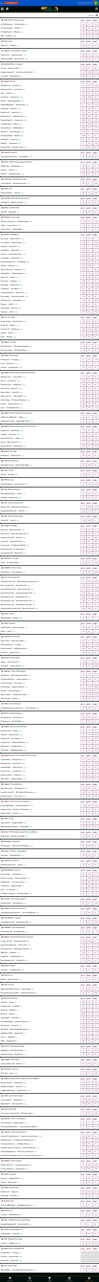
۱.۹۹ (96, 139)
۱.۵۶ (83, 380)
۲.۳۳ (83, 1136)
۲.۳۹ (83, 1243)
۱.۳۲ (83, 631)
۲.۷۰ (83, 400)
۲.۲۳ (83, 285)
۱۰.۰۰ (95, 238)
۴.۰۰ (89, 68)
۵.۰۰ (83, 105)
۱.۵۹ (96, 128)
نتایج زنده (49, 1280)
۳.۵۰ (89, 108)
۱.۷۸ (83, 788)
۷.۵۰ (83, 24)
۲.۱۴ (83, 738)
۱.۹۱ (83, 174)
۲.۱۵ (96, 143)
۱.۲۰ (96, 874)
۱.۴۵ (83, 321)
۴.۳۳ (89, 97)
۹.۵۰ (96, 648)
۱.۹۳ (83, 404)
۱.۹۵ (83, 585)
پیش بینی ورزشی (89, 1280)
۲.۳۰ (83, 493)
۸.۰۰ (96, 683)
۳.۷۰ (89, 174)
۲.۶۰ (96, 59)
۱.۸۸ (96, 333)
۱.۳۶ (96, 359)
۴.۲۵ (96, 300)
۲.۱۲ (96, 72)
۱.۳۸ (83, 520)
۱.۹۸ (96, 221)
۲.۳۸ (83, 76)
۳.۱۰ (89, 135)
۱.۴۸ (83, 68)
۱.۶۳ (83, 101)
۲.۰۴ (83, 430)
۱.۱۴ (83, 246)
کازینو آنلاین (29, 1280)
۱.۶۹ (96, 120)
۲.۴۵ (83, 55)
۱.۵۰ (83, 484)
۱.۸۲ (96, 407)
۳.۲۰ (89, 45)
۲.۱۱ (96, 553)
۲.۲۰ (96, 846)
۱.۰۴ (96, 1033)
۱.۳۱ (83, 618)
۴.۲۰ (96, 28)
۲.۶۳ (83, 116)
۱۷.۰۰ (95, 258)
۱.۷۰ (83, 32)
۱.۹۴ (83, 281)
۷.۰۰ (89, 246)
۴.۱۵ (96, 32)
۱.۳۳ (83, 265)
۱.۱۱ (96, 1014)
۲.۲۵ (96, 400)
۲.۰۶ (83, 147)
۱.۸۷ (96, 308)
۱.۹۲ (83, 708)
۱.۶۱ (83, 131)
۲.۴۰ (96, 93)
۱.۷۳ (83, 28)
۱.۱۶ (83, 238)
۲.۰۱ (83, 377)
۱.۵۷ (83, 417)
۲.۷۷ (83, 45)
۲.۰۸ (83, 530)
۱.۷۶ (83, 666)
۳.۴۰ (89, 112)
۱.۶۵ (83, 300)
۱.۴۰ (83, 363)
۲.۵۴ (96, 116)
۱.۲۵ (96, 24)
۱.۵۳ (83, 242)
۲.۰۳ (83, 367)
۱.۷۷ (96, 1169)
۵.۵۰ (96, 68)
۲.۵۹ (96, 285)
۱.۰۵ (83, 912)
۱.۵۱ (96, 325)
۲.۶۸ (83, 511)
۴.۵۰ (96, 225)
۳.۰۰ (96, 430)
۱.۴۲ (83, 648)
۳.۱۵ (83, 221)
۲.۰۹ (96, 229)
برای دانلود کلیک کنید (11, 3)
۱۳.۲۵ (95, 246)
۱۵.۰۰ (83, 1010)
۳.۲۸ (89, 72)
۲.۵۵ (96, 312)
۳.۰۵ (96, 55)
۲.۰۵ (83, 533)
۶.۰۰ (89, 24)
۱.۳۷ (83, 156)
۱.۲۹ (83, 465)
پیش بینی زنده (69, 1280)
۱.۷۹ (83, 455)
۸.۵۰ (96, 254)
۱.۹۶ (83, 170)
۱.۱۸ (83, 250)
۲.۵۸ (83, 597)
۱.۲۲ (83, 254)
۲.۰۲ (96, 421)
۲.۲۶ (83, 826)
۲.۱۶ (83, 438)
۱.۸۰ (83, 604)
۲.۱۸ (83, 922)
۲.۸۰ (83, 36)
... (83, 1252)
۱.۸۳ (96, 85)
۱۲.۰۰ (83, 931)
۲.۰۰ (83, 742)
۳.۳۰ (89, 36)
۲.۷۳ (83, 212)
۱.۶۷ (83, 202)
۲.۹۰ (96, 76)
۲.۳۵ (96, 1178)
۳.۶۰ (89, 28)
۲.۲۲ (83, 1086)
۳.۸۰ (89, 32)
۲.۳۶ (83, 497)
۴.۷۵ (96, 101)
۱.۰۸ (83, 258)
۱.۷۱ (83, 949)
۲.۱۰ (83, 442)
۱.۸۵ (83, 304)
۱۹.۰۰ (95, 912)
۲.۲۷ (96, 36)
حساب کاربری (10, 1280)
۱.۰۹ (96, 1010)
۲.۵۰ (96, 45)
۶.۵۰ (96, 156)
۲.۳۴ (96, 193)
